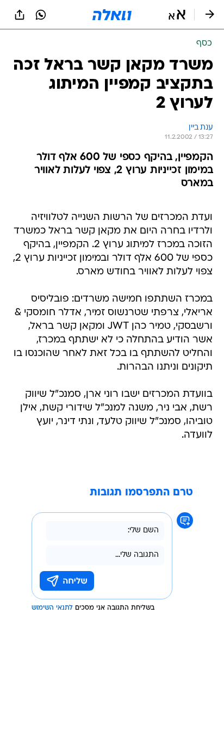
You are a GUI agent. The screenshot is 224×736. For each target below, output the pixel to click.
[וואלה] (112, 14)
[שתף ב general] (20, 15)
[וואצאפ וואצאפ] (40, 14)
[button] (177, 15)
